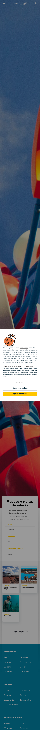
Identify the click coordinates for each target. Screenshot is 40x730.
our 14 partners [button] (24, 348)
